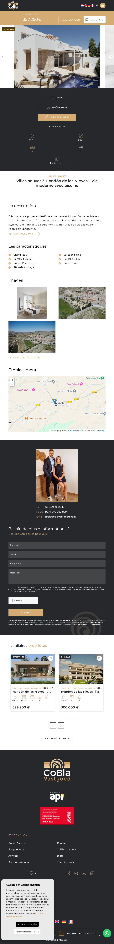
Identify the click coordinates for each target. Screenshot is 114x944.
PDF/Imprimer (59, 107)
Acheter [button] (13, 855)
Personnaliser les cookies (27, 932)
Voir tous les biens (57, 738)
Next (111, 56)
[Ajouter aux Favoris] (50, 658)
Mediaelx (63, 940)
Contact (62, 843)
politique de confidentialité (25, 589)
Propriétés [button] (15, 849)
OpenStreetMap (75, 430)
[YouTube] (84, 873)
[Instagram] (76, 873)
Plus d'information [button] (21, 357)
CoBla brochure (66, 849)
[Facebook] (69, 873)
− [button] (12, 384)
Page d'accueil (17, 843)
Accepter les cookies (27, 924)
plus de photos (59, 117)
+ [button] (12, 380)
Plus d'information (21, 234)
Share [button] (59, 97)
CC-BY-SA (99, 430)
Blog (60, 855)
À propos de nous (19, 862)
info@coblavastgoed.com (60, 516)
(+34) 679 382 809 (56, 511)
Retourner (58, 127)
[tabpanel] (81, 682)
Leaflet (53, 430)
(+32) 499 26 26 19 (53, 507)
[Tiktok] (92, 873)
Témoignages (65, 862)
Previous (3, 56)
